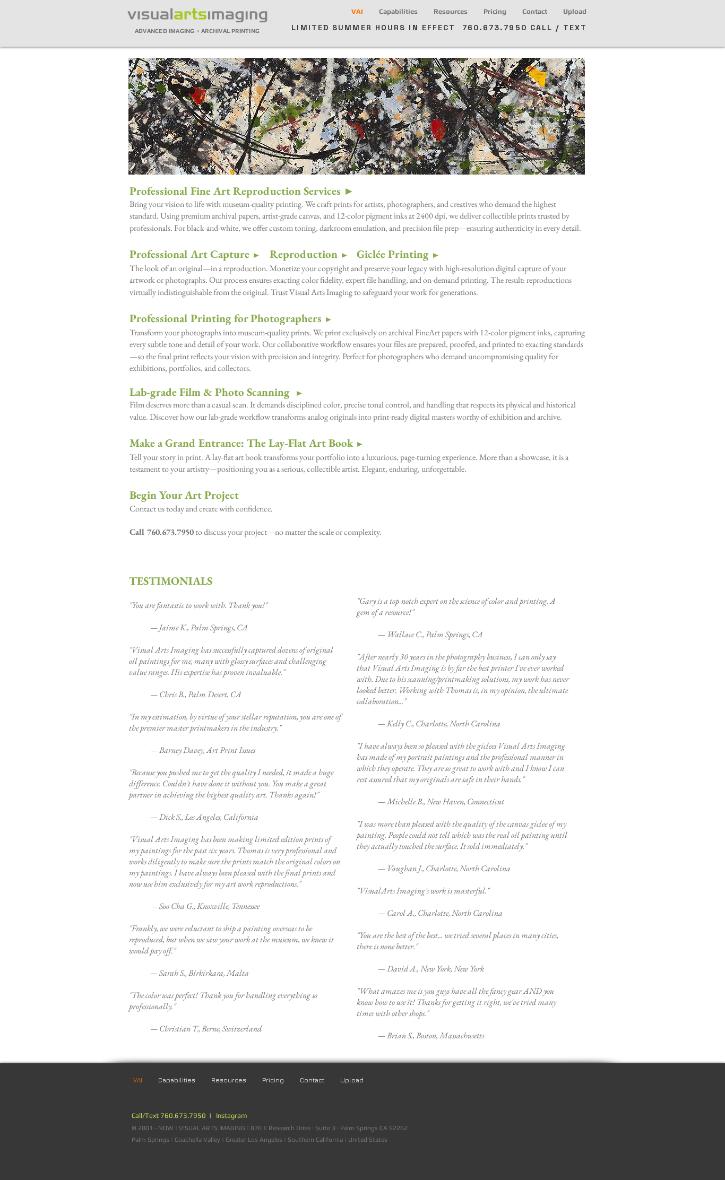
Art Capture (228, 254)
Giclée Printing (398, 254)
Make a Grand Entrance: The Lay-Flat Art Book (247, 443)
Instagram (231, 1116)
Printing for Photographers (260, 318)
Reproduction (309, 254)
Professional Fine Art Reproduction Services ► (242, 191)
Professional (160, 254)
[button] (398, 11)
